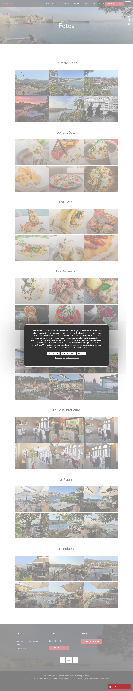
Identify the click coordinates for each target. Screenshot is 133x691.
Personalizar (81, 353)
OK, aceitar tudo (53, 353)
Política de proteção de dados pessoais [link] (67, 358)
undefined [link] (67, 361)
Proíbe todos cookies (68, 353)
